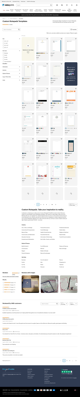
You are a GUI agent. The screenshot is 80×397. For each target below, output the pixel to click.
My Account (30, 371)
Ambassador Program (48, 374)
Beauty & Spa (25, 232)
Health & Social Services (46, 232)
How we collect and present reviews (11, 276)
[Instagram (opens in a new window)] (65, 390)
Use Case (5, 50)
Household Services (45, 234)
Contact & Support (31, 374)
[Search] (51, 5)
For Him (23, 266)
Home (4, 18)
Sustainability (47, 381)
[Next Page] (55, 204)
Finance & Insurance (45, 227)
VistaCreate (23, 1)
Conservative (25, 248)
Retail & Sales (62, 234)
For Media (46, 379)
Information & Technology (46, 236)
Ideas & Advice (30, 376)
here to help (10, 374)
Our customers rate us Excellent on (68, 377)
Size (3, 38)
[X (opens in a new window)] (63, 390)
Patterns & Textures (63, 246)
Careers (45, 372)
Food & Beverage (44, 229)
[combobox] (33, 5)
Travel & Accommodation (65, 236)
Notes (42, 264)
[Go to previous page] (60, 360)
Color (4, 80)
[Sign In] (71, 5)
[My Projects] (62, 5)
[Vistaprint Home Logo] (8, 5)
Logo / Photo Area (7, 76)
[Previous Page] (34, 204)
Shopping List (62, 262)
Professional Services (64, 227)
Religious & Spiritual (63, 232)
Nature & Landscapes (45, 253)
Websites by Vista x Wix (6, 1)
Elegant (23, 250)
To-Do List (61, 266)
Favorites (74, 29)
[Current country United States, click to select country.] (75, 390)
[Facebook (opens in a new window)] (61, 390)
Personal (42, 266)
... (7, 18)
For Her (23, 264)
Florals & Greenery (26, 253)
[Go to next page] (76, 360)
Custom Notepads (13, 18)
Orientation (5, 66)
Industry (4, 70)
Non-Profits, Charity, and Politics (48, 239)
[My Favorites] (66, 5)
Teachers (61, 264)
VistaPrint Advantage (31, 1)
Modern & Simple (44, 250)
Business (24, 259)
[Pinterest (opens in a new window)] (67, 390)
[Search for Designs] (19, 29)
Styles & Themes (6, 73)
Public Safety (62, 229)
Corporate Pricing (16, 1)
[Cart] (76, 5)
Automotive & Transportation (28, 229)
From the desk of (44, 259)
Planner (61, 259)
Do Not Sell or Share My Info (49, 382)
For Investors (46, 377)
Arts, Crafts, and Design (27, 227)
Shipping (29, 372)
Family (23, 262)
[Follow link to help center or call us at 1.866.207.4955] (57, 5)
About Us (46, 371)
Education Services (26, 236)
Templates (21, 18)
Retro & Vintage (62, 248)
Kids (41, 262)
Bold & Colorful (25, 246)
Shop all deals (56, 14)
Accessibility (30, 377)
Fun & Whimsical (44, 246)
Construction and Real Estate (28, 234)
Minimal (42, 248)
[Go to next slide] (76, 284)
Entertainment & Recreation (28, 239)
